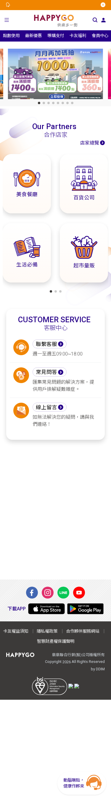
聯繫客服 (46, 344)
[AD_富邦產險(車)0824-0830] (55, 75)
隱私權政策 (47, 631)
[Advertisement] (55, 509)
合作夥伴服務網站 (82, 631)
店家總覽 (89, 143)
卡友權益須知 (15, 631)
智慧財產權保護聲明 (55, 641)
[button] (7, 20)
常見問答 (46, 372)
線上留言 (46, 407)
